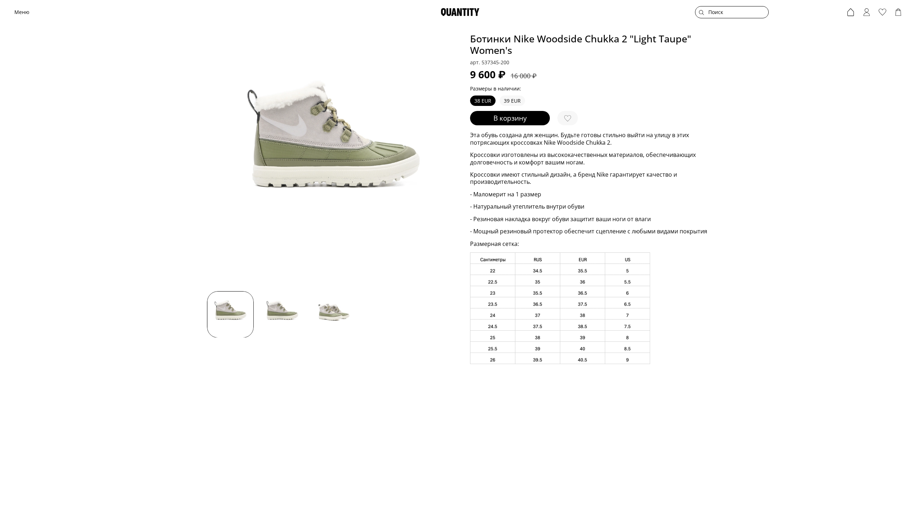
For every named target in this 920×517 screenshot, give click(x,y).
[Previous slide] (217, 159)
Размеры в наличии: (495, 89)
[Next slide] (449, 159)
